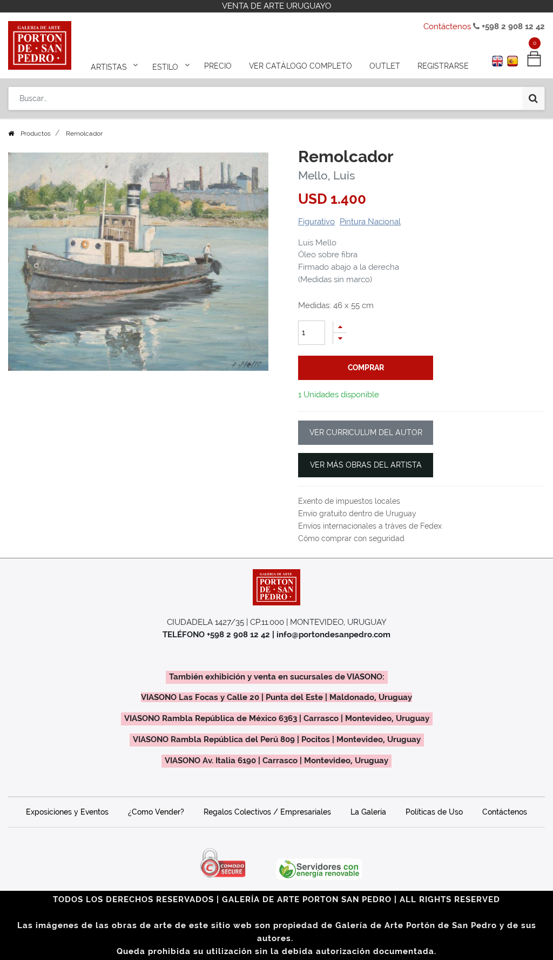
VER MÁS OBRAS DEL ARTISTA (366, 465)
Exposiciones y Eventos (67, 812)
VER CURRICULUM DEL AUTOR (365, 432)
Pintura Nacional (370, 221)
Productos (36, 133)
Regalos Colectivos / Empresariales (267, 812)
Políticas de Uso (434, 812)
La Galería (368, 812)
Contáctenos (447, 26)
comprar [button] (366, 367)
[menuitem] (218, 66)
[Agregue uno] (339, 326)
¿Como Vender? (156, 812)
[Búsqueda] (533, 98)
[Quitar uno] (339, 338)
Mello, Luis (326, 175)
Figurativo (316, 221)
